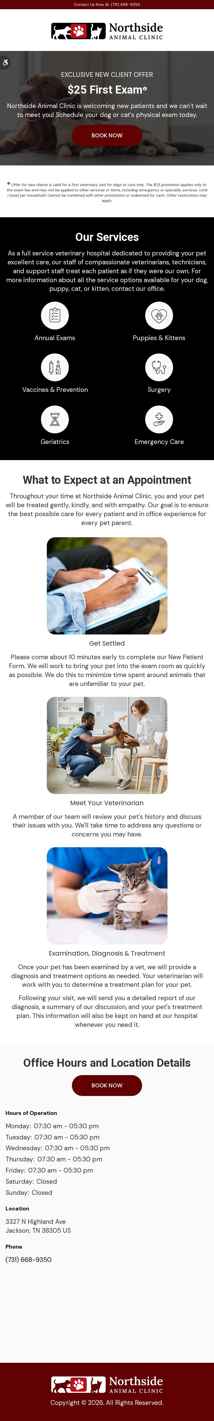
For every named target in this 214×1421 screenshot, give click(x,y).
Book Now (107, 135)
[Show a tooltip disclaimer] (145, 89)
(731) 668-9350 (29, 1260)
